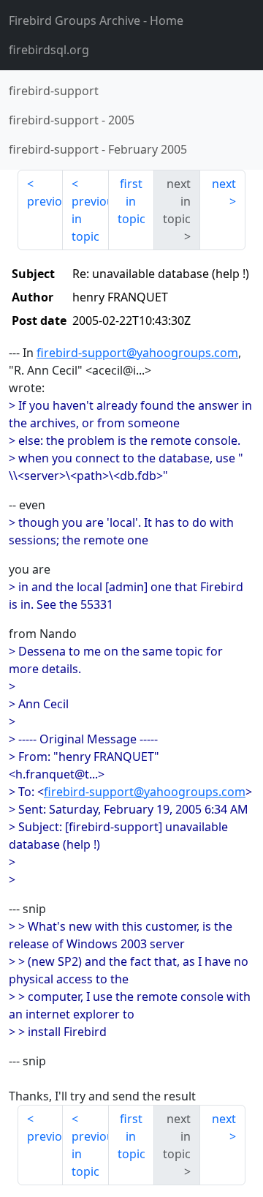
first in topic (131, 201)
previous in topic (90, 218)
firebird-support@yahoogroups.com (137, 353)
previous (45, 201)
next (224, 184)
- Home (96, 20)
